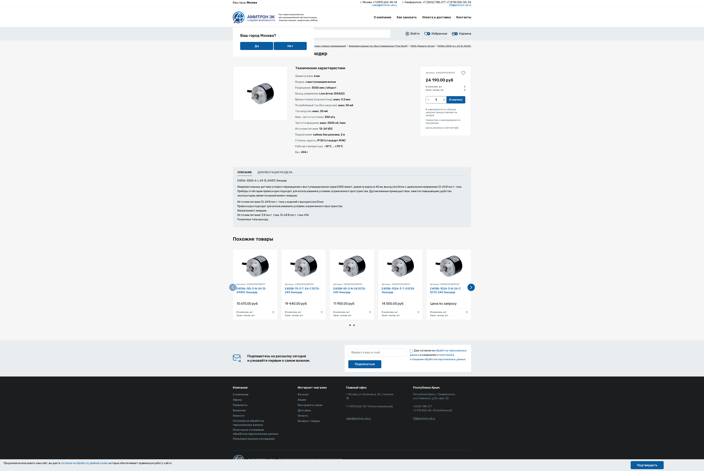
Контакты (463, 17)
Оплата (303, 415)
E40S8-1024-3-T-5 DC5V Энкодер (398, 290)
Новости (238, 415)
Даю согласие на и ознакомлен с (438, 355)
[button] (350, 325)
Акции (302, 399)
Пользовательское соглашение (254, 438)
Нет (290, 46)
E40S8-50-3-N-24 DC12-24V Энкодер (349, 290)
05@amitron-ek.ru (460, 5)
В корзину (456, 99)
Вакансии (239, 410)
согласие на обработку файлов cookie (84, 463)
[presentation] (232, 287)
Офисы (237, 399)
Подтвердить (647, 465)
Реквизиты (240, 405)
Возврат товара (309, 421)
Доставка (304, 410)
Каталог (303, 394)
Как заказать (407, 17)
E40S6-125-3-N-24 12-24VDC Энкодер (251, 290)
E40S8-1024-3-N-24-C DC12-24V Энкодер (445, 290)
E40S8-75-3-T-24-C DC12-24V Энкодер (302, 290)
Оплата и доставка (436, 17)
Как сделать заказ (310, 405)
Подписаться (365, 364)
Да (257, 46)
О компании (382, 17)
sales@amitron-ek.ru (384, 5)
